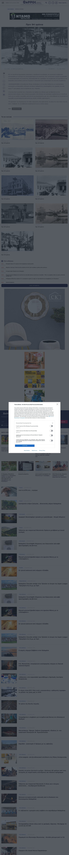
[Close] (58, 404)
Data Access (34, 450)
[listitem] (34, 423)
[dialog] (34, 427)
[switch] (51, 426)
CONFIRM (24, 445)
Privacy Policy (42, 450)
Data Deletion (27, 450)
